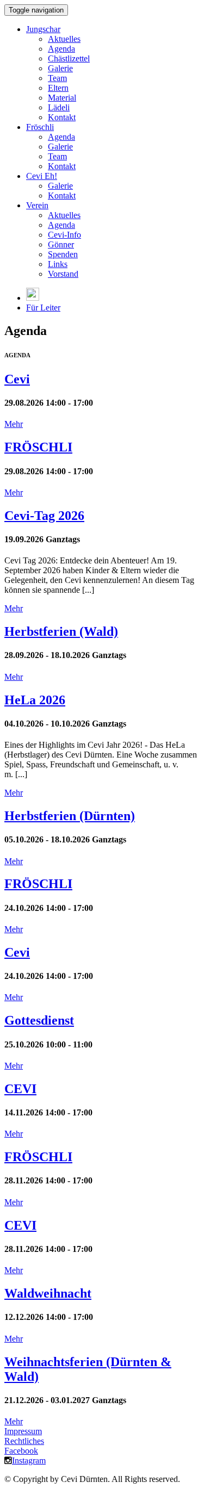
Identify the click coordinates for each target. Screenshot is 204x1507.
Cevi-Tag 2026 (44, 515)
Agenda (61, 48)
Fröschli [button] (40, 127)
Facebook (21, 1450)
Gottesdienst (39, 1020)
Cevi (17, 379)
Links (57, 264)
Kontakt (62, 117)
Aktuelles (64, 39)
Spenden (63, 254)
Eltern (58, 87)
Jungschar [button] (43, 29)
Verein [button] (37, 205)
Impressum (23, 1431)
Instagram (29, 1460)
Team (57, 78)
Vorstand (63, 273)
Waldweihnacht (47, 1293)
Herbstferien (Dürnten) (69, 816)
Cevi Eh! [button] (41, 176)
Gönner (61, 244)
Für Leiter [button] (43, 307)
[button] (32, 297)
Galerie (60, 68)
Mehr (13, 424)
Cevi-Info (64, 234)
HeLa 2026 (34, 700)
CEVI (20, 1089)
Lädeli (59, 107)
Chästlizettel (69, 58)
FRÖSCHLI (38, 447)
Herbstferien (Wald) (61, 631)
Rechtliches (24, 1441)
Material (62, 97)
